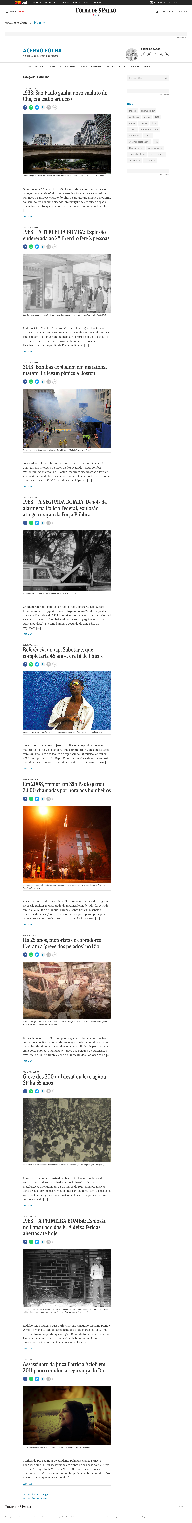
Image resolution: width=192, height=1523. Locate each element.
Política (39, 66)
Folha (154, 123)
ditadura (132, 110)
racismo (132, 129)
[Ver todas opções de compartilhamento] (43, 107)
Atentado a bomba (149, 129)
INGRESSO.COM (40, 2)
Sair (171, 11)
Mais (145, 66)
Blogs (38, 23)
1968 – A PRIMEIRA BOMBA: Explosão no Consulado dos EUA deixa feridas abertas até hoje (65, 1227)
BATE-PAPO (159, 2)
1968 (157, 116)
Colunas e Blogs (16, 23)
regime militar (148, 110)
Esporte (83, 66)
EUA (156, 141)
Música (121, 66)
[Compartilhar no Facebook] (25, 107)
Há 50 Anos (134, 116)
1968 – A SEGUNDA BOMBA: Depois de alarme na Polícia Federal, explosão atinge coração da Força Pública (65, 508)
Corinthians (150, 160)
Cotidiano (52, 66)
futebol (132, 123)
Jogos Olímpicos (155, 147)
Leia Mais (27, 216)
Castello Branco (157, 154)
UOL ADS (97, 2)
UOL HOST (54, 2)
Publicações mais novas (35, 1498)
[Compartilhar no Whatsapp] (31, 107)
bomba (148, 135)
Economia (134, 66)
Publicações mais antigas (36, 1494)
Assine (21, 11)
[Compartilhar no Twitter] (37, 107)
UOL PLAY (86, 2)
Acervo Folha (42, 50)
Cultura (27, 66)
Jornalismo (97, 66)
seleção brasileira (137, 154)
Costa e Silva (134, 160)
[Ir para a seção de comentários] (48, 107)
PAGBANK (65, 2)
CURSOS (76, 2)
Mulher (110, 66)
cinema (143, 123)
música (147, 116)
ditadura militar (136, 147)
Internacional (67, 66)
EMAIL (174, 2)
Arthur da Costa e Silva (139, 141)
